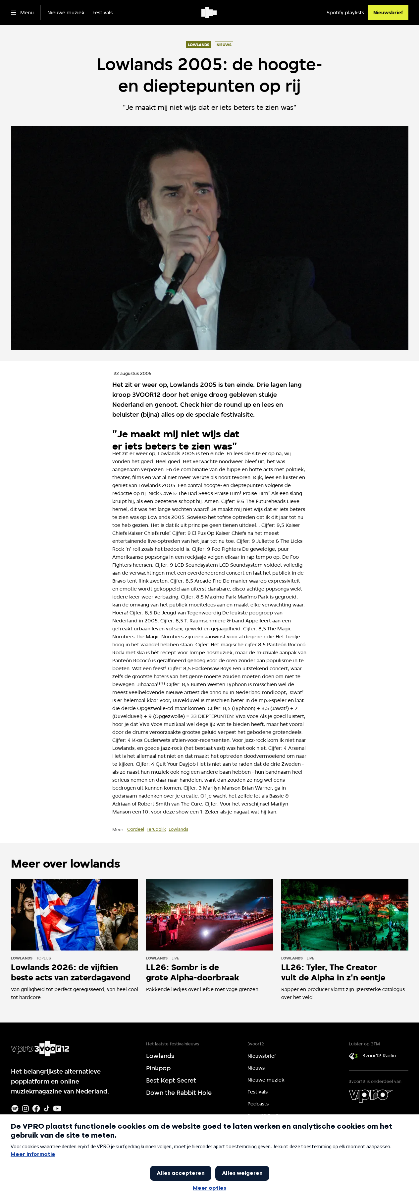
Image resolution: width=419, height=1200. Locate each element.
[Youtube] (57, 1108)
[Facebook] (36, 1108)
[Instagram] (25, 1108)
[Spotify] (15, 1108)
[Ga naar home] (209, 12)
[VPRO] (371, 1096)
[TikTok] (47, 1108)
